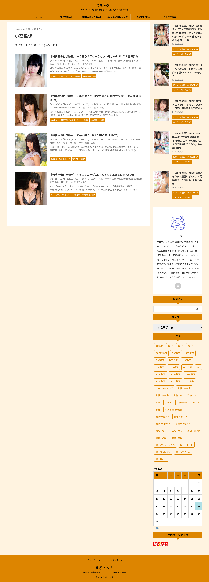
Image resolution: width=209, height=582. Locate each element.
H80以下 (187, 360)
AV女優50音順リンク (117, 16)
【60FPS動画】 (65, 16)
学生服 (196, 402)
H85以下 (160, 367)
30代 (190, 346)
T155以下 (175, 374)
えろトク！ (104, 5)
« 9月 (156, 528)
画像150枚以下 (183, 423)
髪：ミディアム (183, 451)
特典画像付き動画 (125, 60)
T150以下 (160, 374)
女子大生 (169, 402)
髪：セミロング (74, 63)
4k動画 (159, 346)
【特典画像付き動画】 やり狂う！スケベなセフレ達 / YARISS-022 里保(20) (94, 56)
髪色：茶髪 (161, 437)
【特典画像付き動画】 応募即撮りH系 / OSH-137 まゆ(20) (84, 135)
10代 (170, 346)
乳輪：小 (191, 395)
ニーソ (102, 139)
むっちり (189, 381)
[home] (178, 286)
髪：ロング (88, 107)
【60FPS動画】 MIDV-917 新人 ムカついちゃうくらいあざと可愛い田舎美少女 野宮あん (187, 104)
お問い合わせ (116, 560)
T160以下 (93, 60)
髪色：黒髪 (87, 63)
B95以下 (173, 360)
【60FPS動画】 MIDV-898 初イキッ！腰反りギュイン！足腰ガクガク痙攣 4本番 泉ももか (187, 178)
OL (198, 367)
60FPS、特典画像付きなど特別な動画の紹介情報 (104, 572)
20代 (69, 60)
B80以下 (176, 353)
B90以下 (76, 60)
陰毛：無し (62, 63)
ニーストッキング (164, 388)
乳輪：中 (103, 60)
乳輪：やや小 (112, 139)
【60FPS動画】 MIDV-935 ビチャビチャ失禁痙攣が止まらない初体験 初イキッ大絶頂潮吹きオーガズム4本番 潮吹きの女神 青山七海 (187, 33)
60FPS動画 (161, 353)
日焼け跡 (112, 60)
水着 (158, 409)
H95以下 (187, 367)
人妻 (121, 104)
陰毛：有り (161, 430)
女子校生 (183, 402)
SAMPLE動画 (143, 16)
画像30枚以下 (65, 107)
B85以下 (189, 353)
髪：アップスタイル (165, 444)
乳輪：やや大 (184, 388)
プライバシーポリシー (96, 560)
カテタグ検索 (169, 16)
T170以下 (175, 381)
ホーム (39, 16)
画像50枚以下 (180, 416)
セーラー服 (104, 104)
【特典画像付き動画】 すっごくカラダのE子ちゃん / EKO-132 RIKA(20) (92, 175)
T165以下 (160, 381)
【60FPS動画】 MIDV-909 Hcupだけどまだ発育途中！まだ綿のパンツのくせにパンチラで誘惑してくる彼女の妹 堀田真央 (187, 140)
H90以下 (84, 60)
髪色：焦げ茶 (193, 430)
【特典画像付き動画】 (91, 16)
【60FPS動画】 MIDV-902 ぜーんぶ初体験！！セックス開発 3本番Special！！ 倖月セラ (187, 70)
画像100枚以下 (163, 423)
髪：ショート (186, 444)
